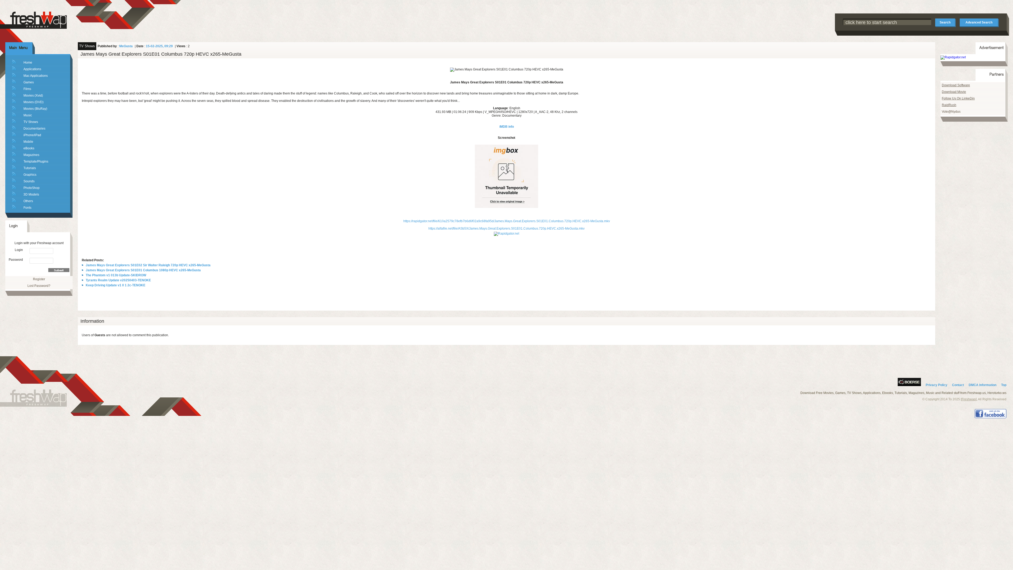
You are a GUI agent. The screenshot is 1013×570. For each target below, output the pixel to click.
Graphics (29, 175)
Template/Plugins (35, 161)
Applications (32, 69)
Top (1003, 385)
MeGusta (126, 46)
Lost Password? (38, 286)
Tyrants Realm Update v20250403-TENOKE (118, 280)
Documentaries (34, 128)
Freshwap (969, 399)
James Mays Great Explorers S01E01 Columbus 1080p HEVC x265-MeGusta (143, 270)
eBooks (28, 148)
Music (27, 115)
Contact (958, 385)
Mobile (28, 142)
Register (39, 279)
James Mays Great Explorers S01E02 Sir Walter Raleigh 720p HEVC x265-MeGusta (148, 265)
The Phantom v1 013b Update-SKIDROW (116, 275)
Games (28, 82)
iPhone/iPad (32, 135)
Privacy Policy (936, 385)
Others (28, 201)
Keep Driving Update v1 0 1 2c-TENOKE (115, 285)
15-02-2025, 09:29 (159, 46)
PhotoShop (31, 188)
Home (27, 62)
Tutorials (29, 168)
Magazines (31, 155)
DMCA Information (982, 385)
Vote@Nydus (951, 111)
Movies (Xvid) (33, 95)
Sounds (29, 181)
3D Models (31, 194)
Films (27, 89)
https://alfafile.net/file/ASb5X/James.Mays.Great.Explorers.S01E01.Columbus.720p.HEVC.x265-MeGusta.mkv (506, 228)
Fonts (27, 208)
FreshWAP (38, 19)
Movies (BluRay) (35, 109)
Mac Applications (35, 76)
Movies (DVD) (33, 102)
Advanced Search (979, 22)
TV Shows (30, 122)
